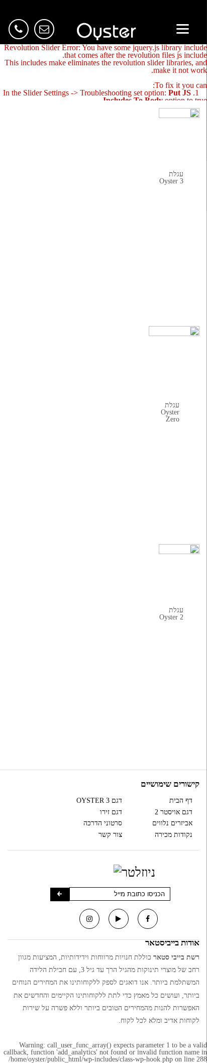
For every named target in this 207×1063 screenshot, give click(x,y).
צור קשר (110, 832)
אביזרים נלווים (172, 820)
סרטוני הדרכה (102, 820)
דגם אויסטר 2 (173, 809)
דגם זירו (111, 809)
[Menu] (182, 29)
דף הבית (180, 798)
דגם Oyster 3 (99, 798)
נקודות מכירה (173, 832)
